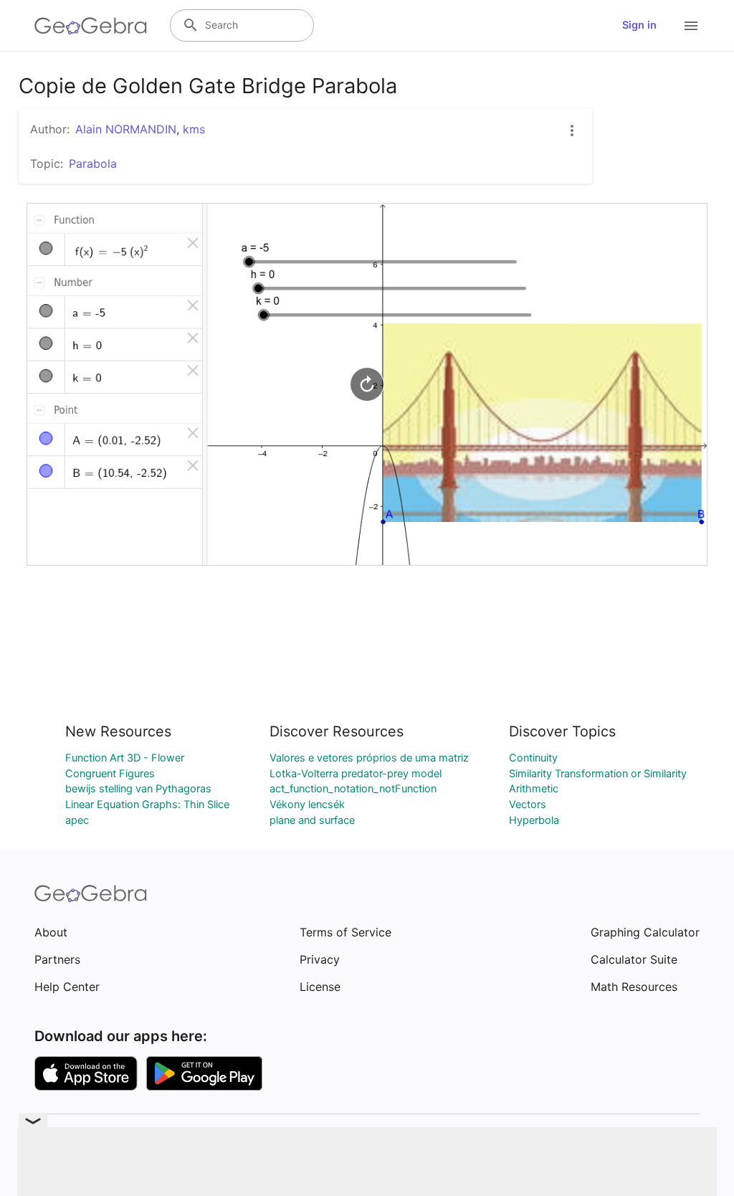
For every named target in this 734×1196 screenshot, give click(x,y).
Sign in (639, 25)
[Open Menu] (691, 25)
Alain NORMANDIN (125, 129)
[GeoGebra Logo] (90, 25)
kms (194, 129)
